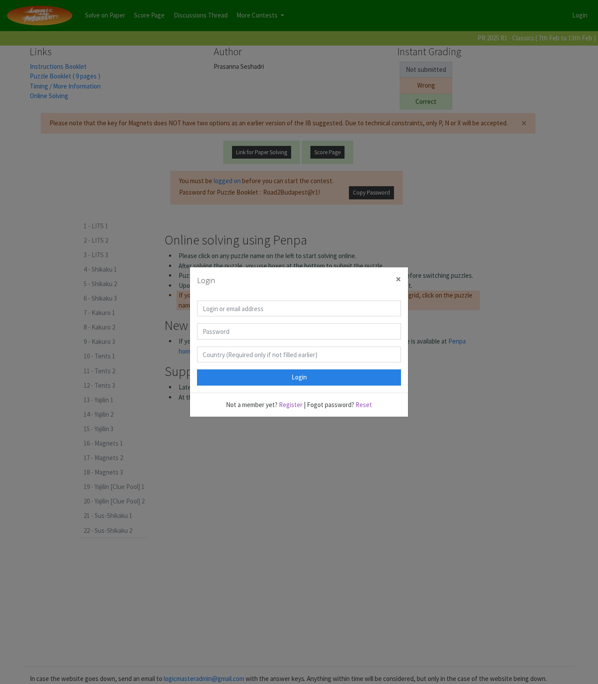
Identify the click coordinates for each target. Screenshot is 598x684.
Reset (363, 404)
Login (299, 377)
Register (291, 404)
